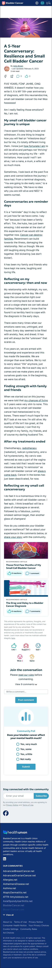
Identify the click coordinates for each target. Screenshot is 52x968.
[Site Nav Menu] (48, 3)
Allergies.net (10, 879)
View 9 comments (25, 684)
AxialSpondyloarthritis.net (18, 901)
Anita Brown (18, 66)
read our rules (26, 674)
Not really (25, 759)
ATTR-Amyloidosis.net (15, 896)
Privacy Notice (12, 805)
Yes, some (26, 749)
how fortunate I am (34, 146)
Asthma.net (9, 888)
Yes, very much (28, 744)
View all (10, 915)
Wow (19, 658)
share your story (13, 537)
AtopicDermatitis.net (15, 892)
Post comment (26, 700)
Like (12, 647)
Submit (26, 766)
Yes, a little (26, 754)
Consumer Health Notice (15, 925)
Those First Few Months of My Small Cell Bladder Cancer (23, 566)
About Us (7, 922)
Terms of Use (27, 805)
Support (25, 647)
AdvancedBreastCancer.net (18, 871)
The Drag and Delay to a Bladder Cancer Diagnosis (24, 604)
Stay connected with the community (26, 789)
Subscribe (41, 796)
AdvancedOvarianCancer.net (19, 875)
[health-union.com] (15, 833)
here (13, 638)
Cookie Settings (10, 929)
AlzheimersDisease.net (16, 884)
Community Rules (28, 929)
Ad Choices (8, 932)
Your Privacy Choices (39, 925)
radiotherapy (29, 448)
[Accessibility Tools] (37, 3)
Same (30, 658)
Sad (36, 647)
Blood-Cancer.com (13, 909)
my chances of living (36, 400)
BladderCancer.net (13, 905)
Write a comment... (16, 691)
